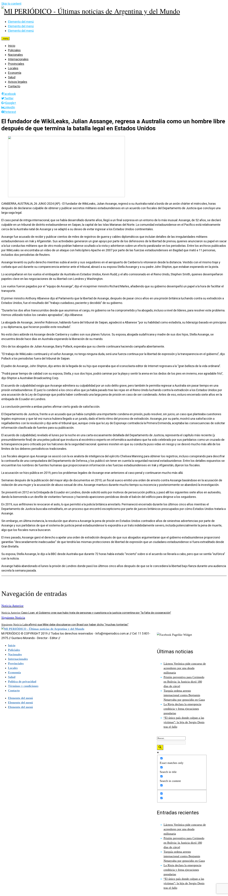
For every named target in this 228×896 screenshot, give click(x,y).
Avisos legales (17, 82)
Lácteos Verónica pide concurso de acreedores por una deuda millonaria (185, 668)
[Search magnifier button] (160, 747)
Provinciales (16, 63)
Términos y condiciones (23, 686)
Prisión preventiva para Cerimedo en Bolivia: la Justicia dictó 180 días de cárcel (184, 681)
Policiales (14, 50)
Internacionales (18, 59)
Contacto (14, 86)
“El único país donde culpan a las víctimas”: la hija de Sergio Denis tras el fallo (184, 722)
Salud (11, 77)
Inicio (11, 45)
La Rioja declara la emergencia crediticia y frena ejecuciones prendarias (182, 709)
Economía (14, 73)
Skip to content (11, 3)
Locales (13, 68)
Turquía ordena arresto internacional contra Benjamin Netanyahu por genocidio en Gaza (184, 695)
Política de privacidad (22, 681)
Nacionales (15, 54)
